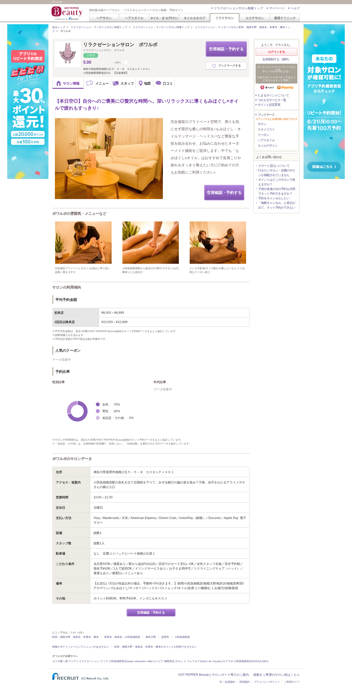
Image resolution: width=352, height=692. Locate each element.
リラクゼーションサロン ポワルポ (120, 44)
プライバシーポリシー (267, 681)
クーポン (263, 135)
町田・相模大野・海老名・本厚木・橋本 (75, 637)
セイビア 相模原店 (163, 661)
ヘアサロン (104, 18)
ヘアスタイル (134, 18)
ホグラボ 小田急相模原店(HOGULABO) (245, 661)
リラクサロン (224, 18)
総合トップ (58, 27)
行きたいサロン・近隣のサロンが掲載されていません (276, 173)
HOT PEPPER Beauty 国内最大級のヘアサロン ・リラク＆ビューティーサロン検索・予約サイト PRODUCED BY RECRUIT (67, 13)
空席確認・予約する (226, 49)
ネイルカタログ (194, 18)
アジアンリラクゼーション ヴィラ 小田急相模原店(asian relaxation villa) (110, 661)
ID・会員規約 (227, 681)
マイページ (276, 8)
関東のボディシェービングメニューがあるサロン (80, 646)
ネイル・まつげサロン (164, 18)
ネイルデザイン (268, 145)
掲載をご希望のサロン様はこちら (276, 675)
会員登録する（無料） (276, 59)
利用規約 (244, 681)
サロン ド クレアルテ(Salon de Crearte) (198, 661)
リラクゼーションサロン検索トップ (238, 8)
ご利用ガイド (292, 681)
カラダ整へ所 (60, 661)
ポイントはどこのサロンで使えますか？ (276, 182)
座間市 (165, 637)
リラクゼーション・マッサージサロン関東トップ (161, 27)
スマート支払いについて (273, 166)
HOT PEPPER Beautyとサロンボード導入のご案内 (213, 675)
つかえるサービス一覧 (272, 100)
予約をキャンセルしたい (273, 198)
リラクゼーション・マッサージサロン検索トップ (99, 27)
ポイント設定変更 (269, 104)
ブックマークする (229, 65)
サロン (262, 124)
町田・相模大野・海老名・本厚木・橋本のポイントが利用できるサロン (155, 646)
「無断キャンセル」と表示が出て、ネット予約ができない (276, 205)
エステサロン (255, 18)
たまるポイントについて (273, 95)
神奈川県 (151, 637)
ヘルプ (295, 8)
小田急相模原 (182, 637)
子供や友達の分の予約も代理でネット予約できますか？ (276, 191)
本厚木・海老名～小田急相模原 (122, 637)
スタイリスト (266, 129)
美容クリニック (285, 18)
